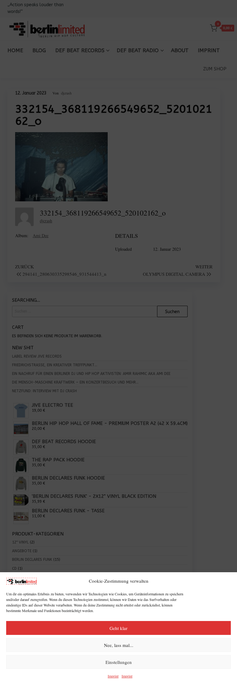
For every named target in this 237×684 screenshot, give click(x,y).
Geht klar (118, 628)
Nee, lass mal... (118, 645)
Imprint (113, 676)
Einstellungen (119, 662)
